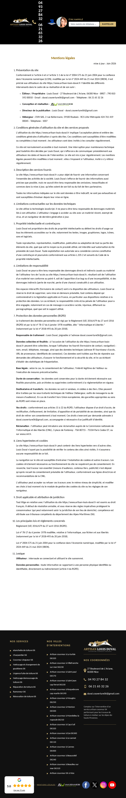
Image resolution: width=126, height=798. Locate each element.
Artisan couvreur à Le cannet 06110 (63, 740)
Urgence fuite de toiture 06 (25, 673)
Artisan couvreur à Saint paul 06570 (63, 674)
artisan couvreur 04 (98, 709)
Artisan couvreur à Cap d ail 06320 (62, 726)
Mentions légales (46, 785)
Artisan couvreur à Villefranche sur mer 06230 (64, 665)
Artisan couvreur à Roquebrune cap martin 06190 (64, 691)
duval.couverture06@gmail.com (101, 694)
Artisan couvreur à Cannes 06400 (62, 749)
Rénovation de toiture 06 (24, 696)
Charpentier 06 (20, 655)
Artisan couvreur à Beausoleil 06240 (63, 758)
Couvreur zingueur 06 (23, 660)
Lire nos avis (19, 790)
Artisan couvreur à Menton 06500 (62, 709)
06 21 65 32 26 (40, 33)
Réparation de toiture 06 (24, 687)
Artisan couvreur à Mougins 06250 (62, 700)
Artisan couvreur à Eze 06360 (63, 733)
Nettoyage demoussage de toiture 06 (25, 680)
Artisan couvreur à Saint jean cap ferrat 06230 (63, 683)
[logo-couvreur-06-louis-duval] (21, 22)
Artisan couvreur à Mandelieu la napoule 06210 (64, 718)
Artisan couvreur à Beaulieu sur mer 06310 (64, 766)
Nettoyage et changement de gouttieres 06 (26, 667)
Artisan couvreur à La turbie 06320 (62, 656)
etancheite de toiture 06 (24, 650)
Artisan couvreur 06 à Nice (62, 773)
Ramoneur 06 (19, 692)
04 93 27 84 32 (40, 11)
